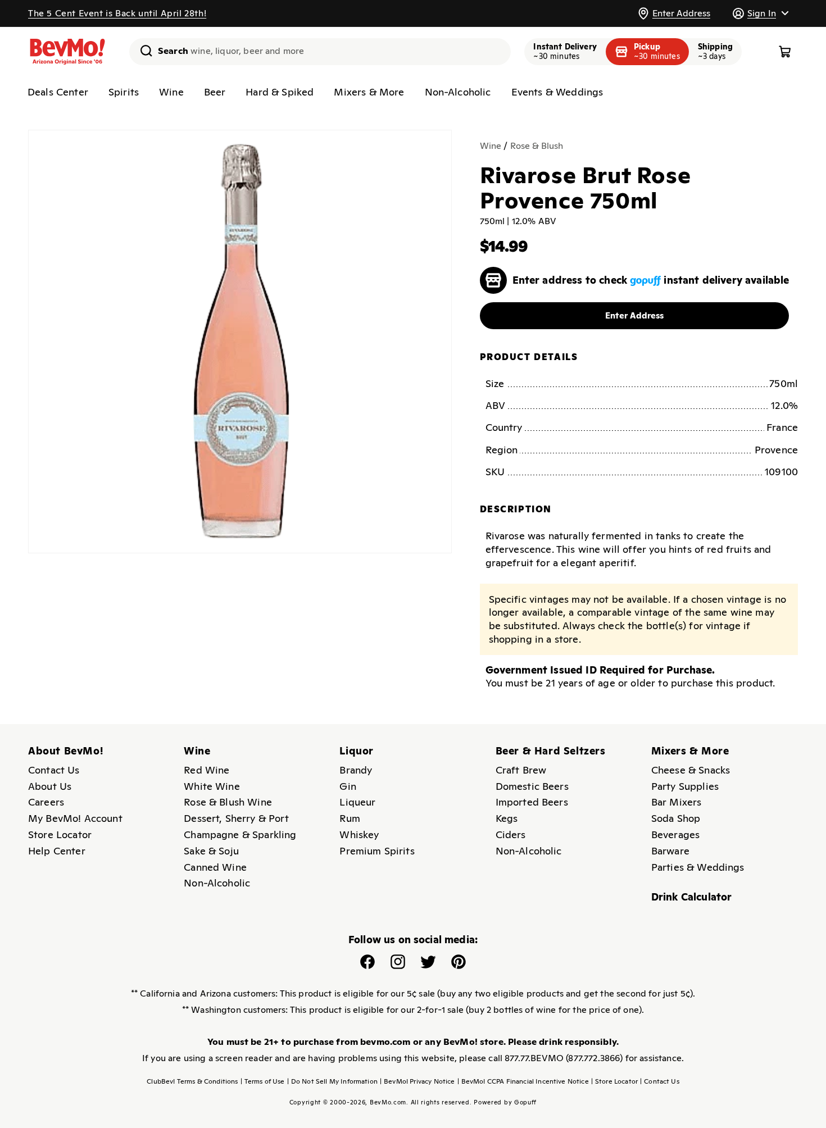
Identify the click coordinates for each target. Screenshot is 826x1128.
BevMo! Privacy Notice (417, 1081)
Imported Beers (532, 801)
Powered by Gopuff (505, 1102)
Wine (171, 91)
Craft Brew (521, 769)
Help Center (56, 850)
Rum (349, 818)
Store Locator (60, 834)
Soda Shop (675, 818)
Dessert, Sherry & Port (236, 818)
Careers (46, 801)
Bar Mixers (676, 801)
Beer (215, 91)
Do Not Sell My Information (332, 1081)
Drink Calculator (691, 896)
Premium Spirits (376, 850)
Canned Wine (215, 867)
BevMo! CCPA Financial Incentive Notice (523, 1081)
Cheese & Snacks (690, 769)
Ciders (511, 834)
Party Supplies (685, 786)
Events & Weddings (557, 91)
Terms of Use (262, 1081)
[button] (760, 13)
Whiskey (359, 834)
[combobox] (320, 52)
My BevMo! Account (75, 818)
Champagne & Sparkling (240, 834)
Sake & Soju (211, 850)
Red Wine (206, 769)
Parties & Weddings (698, 867)
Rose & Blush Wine (228, 801)
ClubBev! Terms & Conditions (192, 1081)
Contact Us (54, 769)
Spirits (123, 91)
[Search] (142, 50)
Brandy (355, 769)
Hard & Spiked (280, 91)
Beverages (675, 834)
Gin (347, 786)
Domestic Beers (532, 786)
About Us (49, 786)
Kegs (507, 818)
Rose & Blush (537, 146)
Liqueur (357, 801)
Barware (670, 850)
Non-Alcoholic (458, 91)
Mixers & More (369, 91)
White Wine (212, 786)
